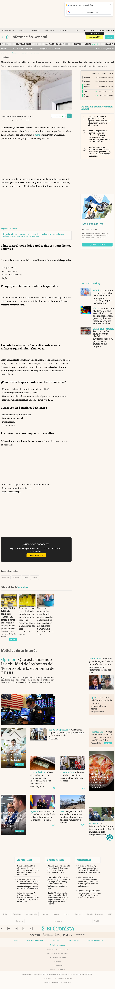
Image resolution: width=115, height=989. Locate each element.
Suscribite (55, 940)
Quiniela (78, 914)
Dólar (21, 30)
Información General (20, 53)
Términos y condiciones (57, 957)
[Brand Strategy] (58, 935)
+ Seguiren (59, 116)
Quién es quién (79, 30)
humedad (16, 577)
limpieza (34, 577)
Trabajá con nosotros (57, 945)
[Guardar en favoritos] (69, 116)
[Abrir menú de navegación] (2, 37)
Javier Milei (49, 30)
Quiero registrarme (36, 555)
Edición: (106, 30)
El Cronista (5, 53)
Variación (94, 73)
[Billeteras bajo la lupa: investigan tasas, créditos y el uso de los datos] (72, 763)
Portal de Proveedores (95, 940)
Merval (66, 914)
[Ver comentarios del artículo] (27, 120)
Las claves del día (93, 224)
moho (37, 135)
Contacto (15, 940)
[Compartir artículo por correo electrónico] (22, 120)
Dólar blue (34, 30)
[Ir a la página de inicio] (7, 37)
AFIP (110, 914)
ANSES (96, 921)
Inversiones (58, 921)
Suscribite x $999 (95, 37)
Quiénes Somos (73, 940)
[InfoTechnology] (80, 935)
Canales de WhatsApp (35, 940)
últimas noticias (7, 30)
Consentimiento (57, 965)
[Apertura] (35, 935)
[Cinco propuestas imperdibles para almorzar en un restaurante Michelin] (101, 771)
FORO (93, 30)
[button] (109, 837)
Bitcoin (45, 914)
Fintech (56, 914)
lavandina (35, 53)
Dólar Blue (17, 914)
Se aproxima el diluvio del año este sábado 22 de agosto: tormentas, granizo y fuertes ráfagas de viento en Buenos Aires (99, 136)
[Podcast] (68, 935)
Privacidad (57, 961)
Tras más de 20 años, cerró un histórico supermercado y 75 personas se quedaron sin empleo (100, 151)
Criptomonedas (31, 914)
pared (26, 577)
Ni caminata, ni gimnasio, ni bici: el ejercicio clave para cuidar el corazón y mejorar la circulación (99, 120)
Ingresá (109, 37)
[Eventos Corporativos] (48, 935)
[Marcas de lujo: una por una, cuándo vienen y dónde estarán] (38, 739)
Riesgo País (64, 30)
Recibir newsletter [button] (98, 245)
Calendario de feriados (95, 914)
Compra (110, 73)
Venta (104, 73)
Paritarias (19, 921)
